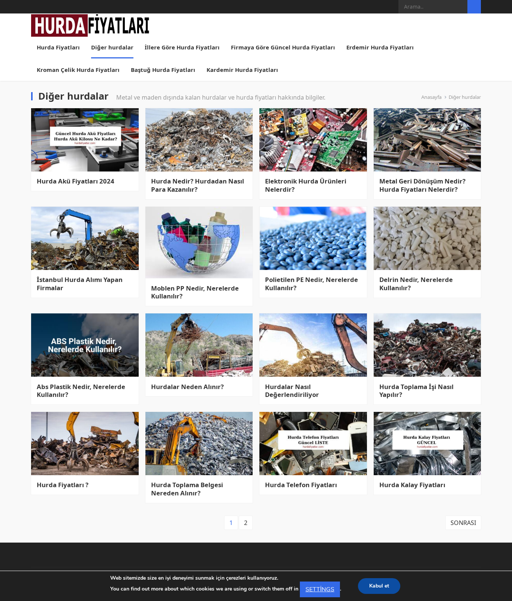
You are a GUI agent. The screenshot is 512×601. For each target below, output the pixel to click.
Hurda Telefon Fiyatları (301, 485)
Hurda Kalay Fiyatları (412, 485)
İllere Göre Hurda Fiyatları (182, 47)
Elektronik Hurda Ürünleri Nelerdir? (305, 185)
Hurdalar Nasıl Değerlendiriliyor (292, 391)
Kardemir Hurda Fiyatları (242, 69)
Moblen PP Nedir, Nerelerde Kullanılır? (195, 292)
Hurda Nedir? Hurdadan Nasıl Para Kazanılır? (197, 185)
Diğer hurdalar (112, 47)
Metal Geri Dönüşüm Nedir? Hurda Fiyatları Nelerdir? (422, 185)
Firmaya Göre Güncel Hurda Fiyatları (283, 47)
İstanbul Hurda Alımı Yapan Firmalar (80, 284)
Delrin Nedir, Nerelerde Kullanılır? (416, 284)
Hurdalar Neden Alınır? (187, 387)
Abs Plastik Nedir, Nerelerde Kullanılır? (81, 391)
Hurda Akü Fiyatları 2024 (75, 181)
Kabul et (379, 585)
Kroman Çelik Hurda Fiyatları (78, 69)
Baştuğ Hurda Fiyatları (163, 69)
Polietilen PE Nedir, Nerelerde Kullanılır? (311, 284)
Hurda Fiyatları (58, 47)
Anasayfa (431, 97)
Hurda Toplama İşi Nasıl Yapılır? (416, 391)
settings (319, 589)
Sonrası (463, 523)
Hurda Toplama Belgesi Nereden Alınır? (187, 489)
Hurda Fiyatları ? (62, 485)
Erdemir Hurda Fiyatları (380, 47)
